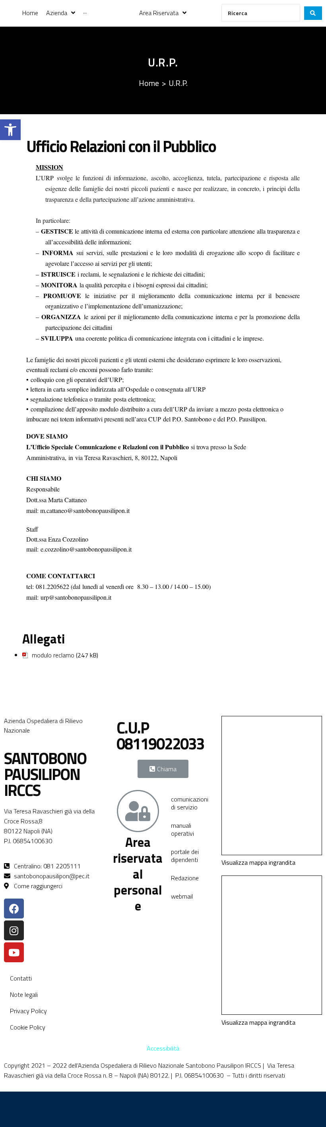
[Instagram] (14, 930)
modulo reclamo (53, 655)
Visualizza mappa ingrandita (258, 862)
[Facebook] (14, 908)
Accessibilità (163, 1048)
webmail (182, 896)
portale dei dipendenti (185, 855)
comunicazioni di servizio (189, 803)
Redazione (185, 878)
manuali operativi (182, 829)
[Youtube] (14, 952)
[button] (10, 129)
